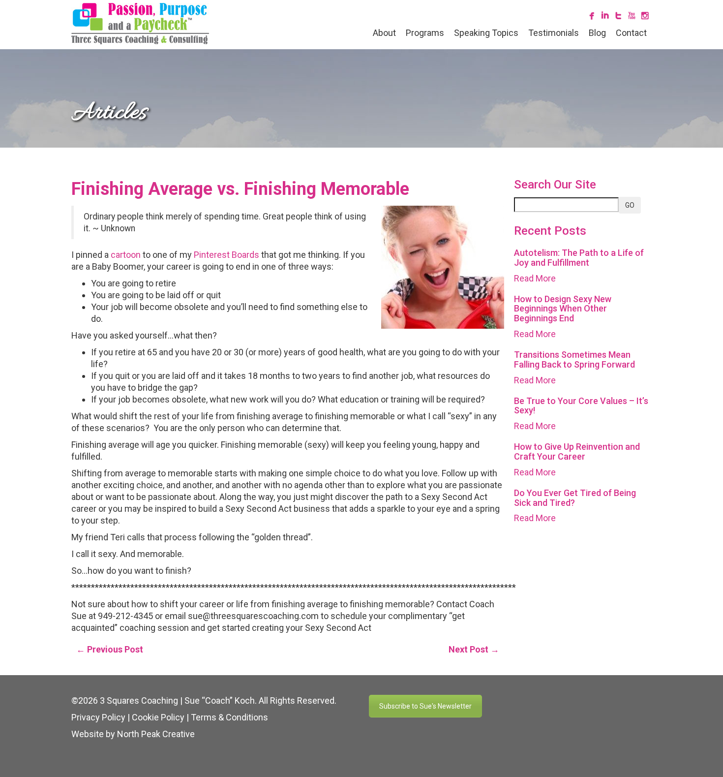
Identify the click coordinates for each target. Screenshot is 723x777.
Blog (597, 33)
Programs (425, 33)
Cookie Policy (158, 717)
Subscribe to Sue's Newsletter (425, 706)
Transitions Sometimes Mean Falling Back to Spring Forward (574, 359)
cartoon (126, 254)
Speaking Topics (486, 33)
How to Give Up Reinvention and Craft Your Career (577, 451)
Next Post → (474, 649)
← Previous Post (109, 649)
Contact (631, 33)
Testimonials (553, 33)
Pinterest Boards (226, 254)
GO (629, 205)
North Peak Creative (156, 734)
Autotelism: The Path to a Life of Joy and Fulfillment (579, 258)
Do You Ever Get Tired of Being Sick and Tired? (575, 498)
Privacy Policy (98, 717)
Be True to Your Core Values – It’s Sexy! (581, 406)
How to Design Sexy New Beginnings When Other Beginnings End (562, 309)
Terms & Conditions (229, 717)
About (384, 33)
